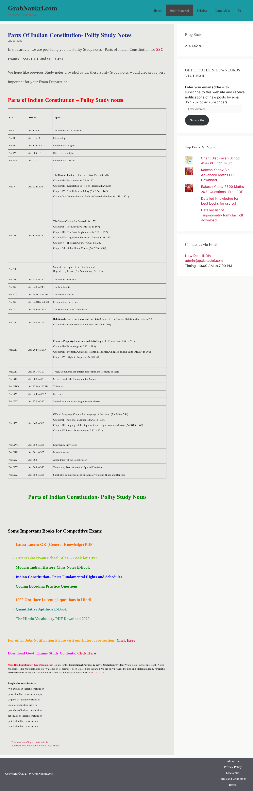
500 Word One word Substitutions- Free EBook (35, 745)
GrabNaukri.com (32, 8)
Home (158, 10)
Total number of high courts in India (29, 742)
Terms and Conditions (232, 779)
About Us (233, 761)
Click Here (126, 640)
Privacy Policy (233, 767)
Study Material (179, 10)
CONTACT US (96, 672)
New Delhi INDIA (198, 256)
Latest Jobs (222, 10)
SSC (159, 49)
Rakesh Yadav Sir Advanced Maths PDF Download (218, 175)
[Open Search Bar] (239, 10)
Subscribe (197, 120)
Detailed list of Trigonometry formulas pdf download (222, 215)
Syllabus (202, 10)
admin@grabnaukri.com (204, 261)
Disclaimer (232, 773)
